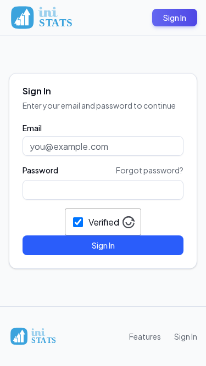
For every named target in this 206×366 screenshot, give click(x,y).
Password (40, 170)
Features (145, 336)
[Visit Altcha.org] (129, 222)
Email (32, 128)
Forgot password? (149, 170)
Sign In (174, 17)
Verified (103, 222)
